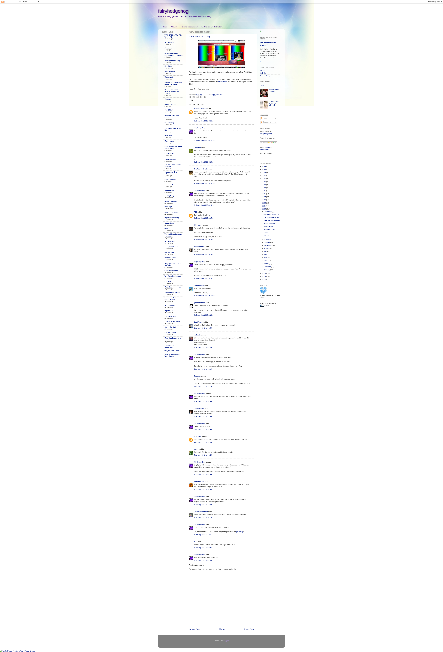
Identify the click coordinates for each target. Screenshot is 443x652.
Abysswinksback (171, 185)
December (268, 211)
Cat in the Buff (170, 327)
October (267, 242)
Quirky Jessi (169, 223)
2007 (264, 279)
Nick (195, 542)
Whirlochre (198, 225)
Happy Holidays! (269, 223)
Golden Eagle (199, 285)
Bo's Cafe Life (170, 104)
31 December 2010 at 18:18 (204, 240)
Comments (266, 122)
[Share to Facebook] (201, 97)
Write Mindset (170, 71)
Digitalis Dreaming (172, 217)
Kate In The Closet (172, 212)
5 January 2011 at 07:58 (203, 560)
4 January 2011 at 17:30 (203, 504)
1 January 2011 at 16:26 (203, 386)
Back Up (263, 73)
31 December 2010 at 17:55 (204, 218)
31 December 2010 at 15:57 (204, 121)
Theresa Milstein (200, 108)
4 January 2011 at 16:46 (203, 489)
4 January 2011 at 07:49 (203, 474)
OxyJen (168, 228)
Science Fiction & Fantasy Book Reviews (174, 54)
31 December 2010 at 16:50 (204, 183)
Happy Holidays (171, 201)
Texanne (197, 376)
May (266, 257)
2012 (264, 203)
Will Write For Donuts (173, 276)
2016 (264, 191)
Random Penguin (266, 76)
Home (165, 27)
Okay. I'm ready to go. (173, 287)
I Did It (262, 85)
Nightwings (169, 311)
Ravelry (267, 147)
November (268, 239)
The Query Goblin (171, 247)
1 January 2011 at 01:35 (203, 328)
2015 (264, 194)
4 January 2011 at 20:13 (203, 517)
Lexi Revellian (170, 154)
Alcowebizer (222, 82)
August (266, 248)
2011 (264, 206)
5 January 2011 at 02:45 (203, 548)
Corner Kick (169, 190)
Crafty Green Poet (201, 511)
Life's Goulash (170, 332)
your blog (239, 532)
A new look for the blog (199, 36)
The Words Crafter (201, 169)
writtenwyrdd (199, 481)
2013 (264, 200)
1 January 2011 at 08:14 (203, 369)
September (268, 245)
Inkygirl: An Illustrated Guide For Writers (173, 83)
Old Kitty (197, 147)
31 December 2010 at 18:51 (204, 278)
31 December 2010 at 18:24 (204, 255)
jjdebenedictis (199, 303)
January (267, 270)
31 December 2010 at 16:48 (204, 162)
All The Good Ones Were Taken (172, 355)
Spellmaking (169, 123)
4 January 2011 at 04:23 (203, 455)
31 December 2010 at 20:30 (204, 296)
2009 (264, 273)
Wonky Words (170, 42)
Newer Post (194, 629)
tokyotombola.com (172, 351)
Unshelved (169, 77)
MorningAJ (169, 207)
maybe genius (170, 159)
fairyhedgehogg (265, 149)
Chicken (262, 70)
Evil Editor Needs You (271, 217)
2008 (264, 276)
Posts (264, 118)
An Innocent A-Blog (172, 292)
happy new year (217, 95)
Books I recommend (190, 27)
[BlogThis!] (194, 97)
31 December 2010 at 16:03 (204, 140)
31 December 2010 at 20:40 (204, 315)
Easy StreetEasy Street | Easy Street (173, 147)
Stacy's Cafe (169, 252)
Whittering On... (171, 305)
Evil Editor (169, 66)
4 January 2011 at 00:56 (203, 442)
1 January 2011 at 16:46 (203, 401)
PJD (195, 212)
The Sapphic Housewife (169, 346)
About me (174, 27)
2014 (264, 197)
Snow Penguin (268, 226)
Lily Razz (168, 281)
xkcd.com (168, 48)
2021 (264, 175)
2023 (264, 169)
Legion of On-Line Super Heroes (172, 299)
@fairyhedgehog (266, 134)
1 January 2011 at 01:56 (203, 347)
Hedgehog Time (269, 229)
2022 (264, 172)
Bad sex (266, 235)
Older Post (249, 629)
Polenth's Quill (170, 179)
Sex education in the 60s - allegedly (274, 103)
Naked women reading (274, 90)
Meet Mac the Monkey (271, 220)
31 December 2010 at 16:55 (204, 205)
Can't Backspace (171, 270)
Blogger (226, 641)
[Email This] (190, 97)
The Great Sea (170, 316)
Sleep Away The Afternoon (171, 173)
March (266, 264)
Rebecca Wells (199, 246)
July (265, 251)
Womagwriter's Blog (172, 60)
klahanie (197, 335)
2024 (264, 166)
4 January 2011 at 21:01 (203, 535)
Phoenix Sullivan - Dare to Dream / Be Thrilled (172, 91)
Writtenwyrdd (170, 241)
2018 (264, 185)
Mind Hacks (169, 141)
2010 (264, 209)
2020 (264, 178)
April (266, 261)
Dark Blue (168, 135)
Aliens (265, 232)
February (267, 267)
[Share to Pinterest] (205, 97)
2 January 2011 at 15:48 (203, 416)
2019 (264, 182)
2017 (264, 188)
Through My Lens (171, 196)
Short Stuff (169, 110)
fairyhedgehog (173, 11)
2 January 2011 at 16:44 (203, 429)
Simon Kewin (199, 408)
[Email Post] (191, 100)
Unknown (197, 436)
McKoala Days (170, 258)
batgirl (196, 449)
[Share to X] (197, 97)
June (266, 254)
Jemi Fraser (198, 322)
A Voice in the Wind (172, 322)
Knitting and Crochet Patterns (212, 27)
